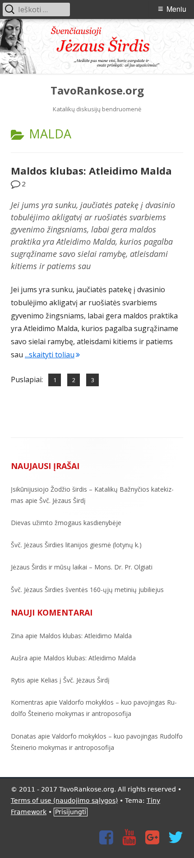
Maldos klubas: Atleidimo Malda (91, 170)
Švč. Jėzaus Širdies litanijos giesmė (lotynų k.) (76, 544)
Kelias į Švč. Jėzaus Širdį (75, 680)
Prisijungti (70, 811)
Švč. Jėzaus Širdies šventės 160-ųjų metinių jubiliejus (87, 589)
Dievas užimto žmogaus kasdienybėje (66, 522)
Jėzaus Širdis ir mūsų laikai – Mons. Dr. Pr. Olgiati (81, 567)
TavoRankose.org (97, 91)
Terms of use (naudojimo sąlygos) (64, 800)
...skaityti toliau (52, 355)
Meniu (176, 9)
